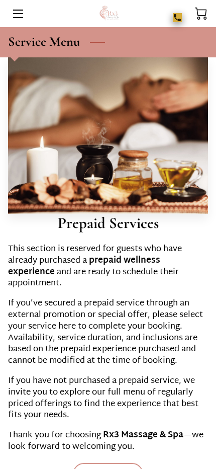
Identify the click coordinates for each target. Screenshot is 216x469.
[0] (201, 14)
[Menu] (17, 14)
